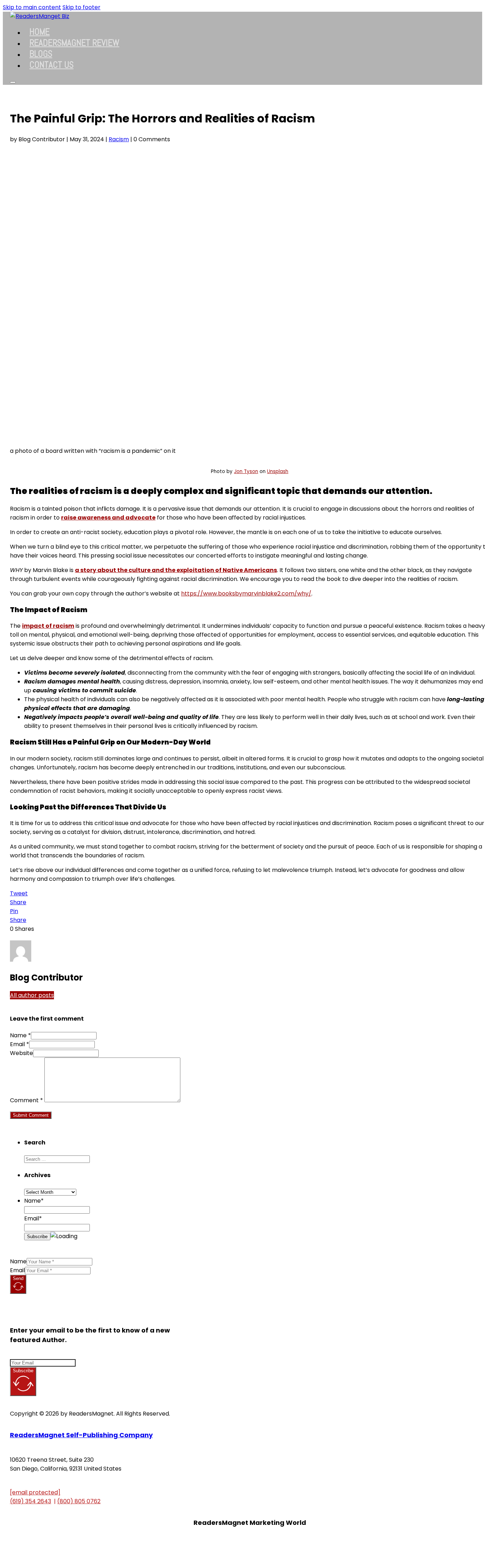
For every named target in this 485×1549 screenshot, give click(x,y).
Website (21, 1053)
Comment (26, 1100)
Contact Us (51, 64)
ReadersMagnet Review (74, 42)
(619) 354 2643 (30, 1501)
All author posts (32, 995)
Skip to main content (32, 7)
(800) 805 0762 (78, 1501)
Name (18, 1261)
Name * (20, 1035)
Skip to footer (81, 7)
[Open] (13, 82)
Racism (119, 139)
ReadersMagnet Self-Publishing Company (81, 1434)
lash (283, 471)
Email (17, 1270)
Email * (19, 1044)
